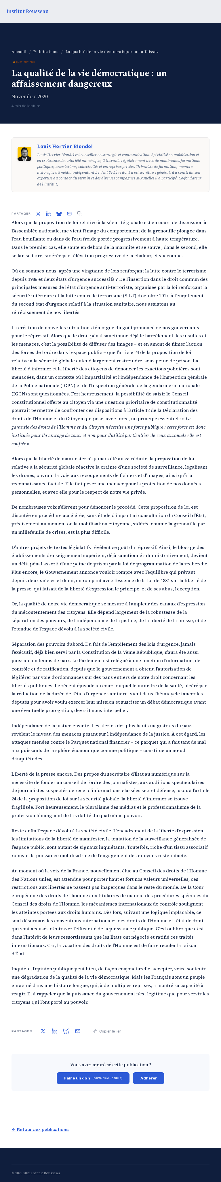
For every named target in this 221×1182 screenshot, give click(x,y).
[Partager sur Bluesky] (59, 213)
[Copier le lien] (79, 213)
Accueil (19, 51)
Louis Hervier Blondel (65, 146)
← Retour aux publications (40, 1129)
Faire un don (93, 1078)
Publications (45, 51)
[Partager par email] (69, 213)
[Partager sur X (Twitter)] (38, 213)
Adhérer (148, 1078)
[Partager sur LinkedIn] (48, 213)
